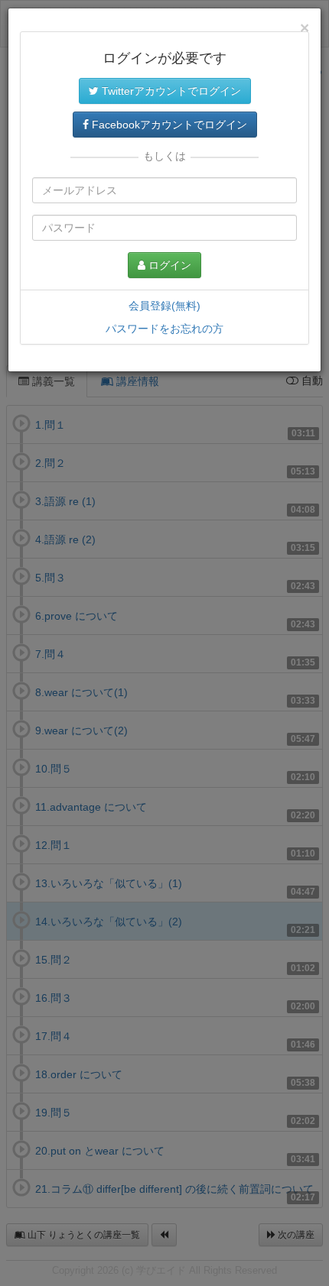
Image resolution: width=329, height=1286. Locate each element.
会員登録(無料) (164, 306)
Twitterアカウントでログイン (170, 91)
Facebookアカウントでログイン (168, 124)
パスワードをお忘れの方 (164, 328)
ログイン (168, 265)
